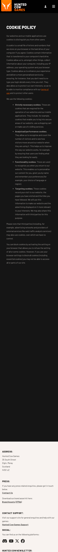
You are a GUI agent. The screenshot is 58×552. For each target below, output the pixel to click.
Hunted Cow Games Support (15, 524)
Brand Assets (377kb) (12, 502)
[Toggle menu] (53, 6)
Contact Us (7, 493)
